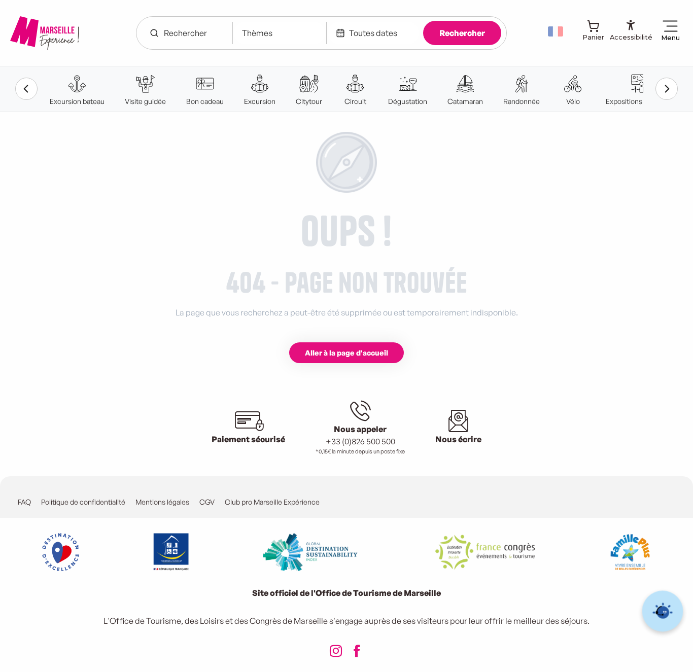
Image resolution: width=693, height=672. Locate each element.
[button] (556, 31)
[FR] (556, 31)
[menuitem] (44, 33)
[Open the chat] (662, 611)
